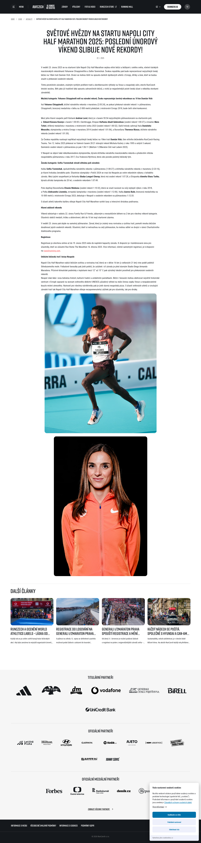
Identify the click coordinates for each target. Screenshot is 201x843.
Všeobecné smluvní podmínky (43, 825)
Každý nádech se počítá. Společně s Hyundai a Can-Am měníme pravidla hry (167, 631)
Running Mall (127, 6)
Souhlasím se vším (174, 815)
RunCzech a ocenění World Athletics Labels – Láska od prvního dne (29, 631)
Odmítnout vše (174, 829)
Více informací (158, 806)
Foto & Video (90, 6)
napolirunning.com (52, 250)
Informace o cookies (68, 825)
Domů (12, 19)
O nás (20, 19)
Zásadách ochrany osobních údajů (178, 802)
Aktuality (29, 19)
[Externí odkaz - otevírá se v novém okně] (24, 690)
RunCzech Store (107, 6)
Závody (65, 6)
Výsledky (76, 6)
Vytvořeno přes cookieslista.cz (162, 838)
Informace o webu (19, 825)
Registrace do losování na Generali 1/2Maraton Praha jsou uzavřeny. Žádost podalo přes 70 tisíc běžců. (76, 631)
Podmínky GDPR (87, 825)
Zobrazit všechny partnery (99, 809)
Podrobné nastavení (174, 822)
